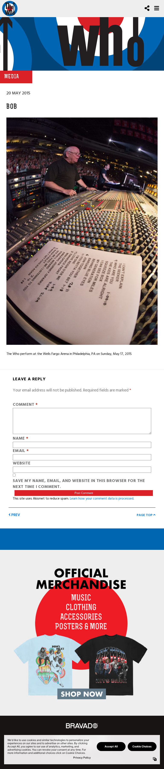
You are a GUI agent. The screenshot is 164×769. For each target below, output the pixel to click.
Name (20, 439)
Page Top (145, 515)
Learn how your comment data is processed (101, 498)
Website (21, 463)
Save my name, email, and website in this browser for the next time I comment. (79, 484)
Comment (25, 405)
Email (21, 451)
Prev (15, 515)
